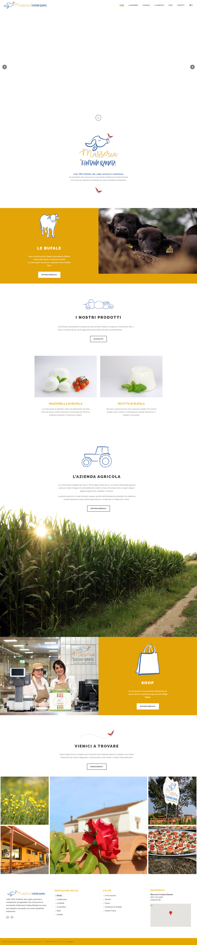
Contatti (180, 5)
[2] (98, 825)
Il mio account (110, 895)
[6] (25, 850)
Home (122, 5)
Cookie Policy (110, 911)
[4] (25, 801)
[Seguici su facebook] (7, 917)
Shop (171, 5)
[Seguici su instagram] (12, 917)
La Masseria (133, 5)
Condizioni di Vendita (113, 907)
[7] (172, 850)
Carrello (108, 899)
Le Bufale (146, 5)
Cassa (107, 903)
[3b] (172, 801)
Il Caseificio (159, 5)
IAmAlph (70, 941)
